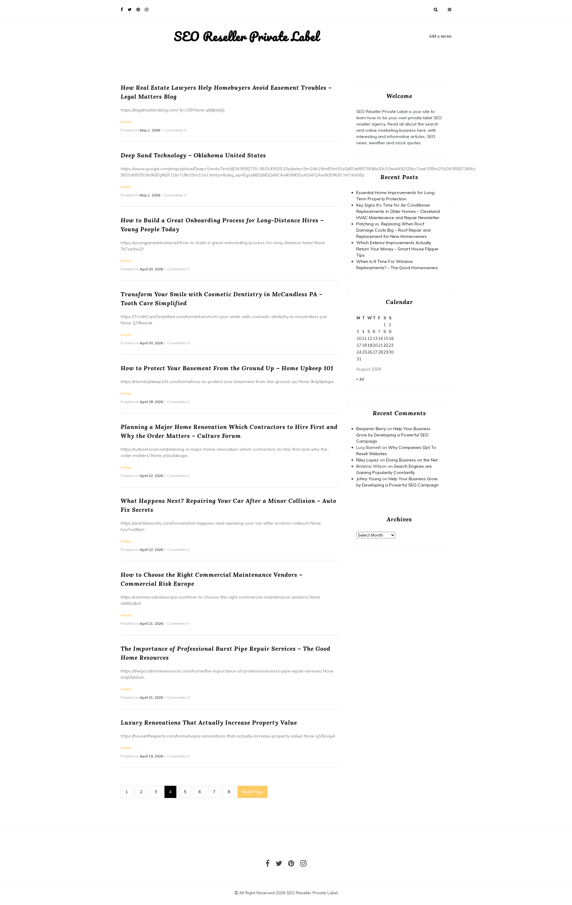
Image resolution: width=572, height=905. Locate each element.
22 (385, 345)
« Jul (360, 379)
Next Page (252, 791)
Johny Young (368, 478)
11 (364, 338)
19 (369, 345)
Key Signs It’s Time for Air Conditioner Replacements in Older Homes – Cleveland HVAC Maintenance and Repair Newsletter (398, 211)
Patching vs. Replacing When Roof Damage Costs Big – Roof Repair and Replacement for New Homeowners (393, 230)
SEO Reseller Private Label (246, 36)
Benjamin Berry (371, 428)
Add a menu (440, 36)
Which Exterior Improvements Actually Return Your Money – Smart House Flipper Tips (397, 249)
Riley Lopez (367, 460)
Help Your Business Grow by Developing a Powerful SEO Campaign (393, 435)
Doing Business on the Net (412, 460)
